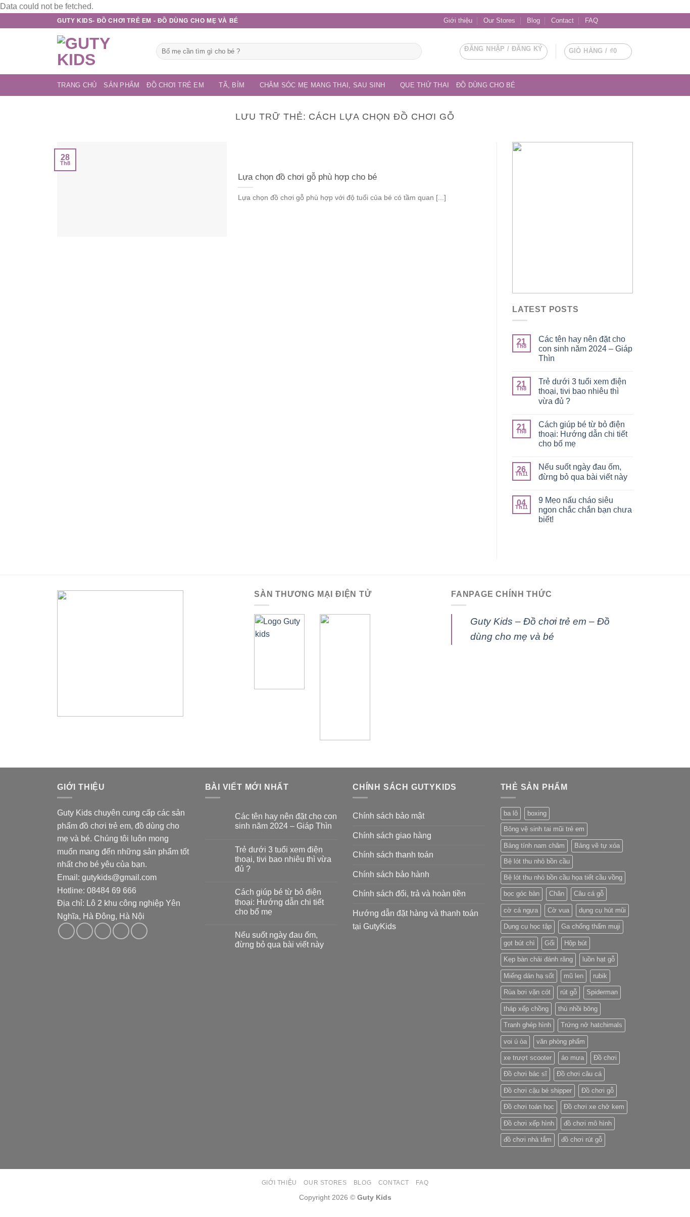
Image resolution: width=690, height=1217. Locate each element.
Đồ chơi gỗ (597, 1090)
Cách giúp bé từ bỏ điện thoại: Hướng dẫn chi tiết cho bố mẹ (582, 434)
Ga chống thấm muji (590, 926)
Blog (533, 20)
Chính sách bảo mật (388, 816)
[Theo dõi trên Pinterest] (139, 931)
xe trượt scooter (528, 1057)
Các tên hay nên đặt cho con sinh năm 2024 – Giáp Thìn (585, 349)
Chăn (556, 893)
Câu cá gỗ (589, 893)
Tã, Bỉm (231, 85)
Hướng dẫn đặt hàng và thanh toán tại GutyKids (415, 920)
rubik (600, 976)
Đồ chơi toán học (529, 1106)
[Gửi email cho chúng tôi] (618, 20)
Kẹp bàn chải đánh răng (538, 959)
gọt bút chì (519, 943)
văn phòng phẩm (560, 1041)
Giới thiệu (457, 20)
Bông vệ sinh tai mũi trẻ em (544, 829)
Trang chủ (76, 85)
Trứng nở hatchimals (591, 1025)
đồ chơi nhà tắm (528, 1139)
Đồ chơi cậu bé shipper (538, 1090)
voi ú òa (515, 1041)
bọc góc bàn (521, 893)
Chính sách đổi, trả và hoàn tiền (409, 893)
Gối (550, 943)
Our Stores (499, 20)
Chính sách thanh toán (393, 854)
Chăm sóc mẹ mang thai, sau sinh (322, 85)
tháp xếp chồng (526, 1008)
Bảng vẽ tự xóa (597, 845)
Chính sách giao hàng (392, 835)
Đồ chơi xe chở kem (594, 1106)
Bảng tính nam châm (534, 845)
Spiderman (602, 992)
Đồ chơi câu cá (579, 1074)
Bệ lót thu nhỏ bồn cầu (537, 861)
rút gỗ (568, 992)
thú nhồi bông (578, 1008)
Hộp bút (575, 943)
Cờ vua (558, 910)
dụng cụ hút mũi (602, 910)
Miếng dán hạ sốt (529, 976)
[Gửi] (412, 51)
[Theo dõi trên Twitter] (102, 931)
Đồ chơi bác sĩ (525, 1074)
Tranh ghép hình (527, 1025)
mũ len (573, 976)
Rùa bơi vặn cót (527, 992)
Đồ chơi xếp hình (529, 1123)
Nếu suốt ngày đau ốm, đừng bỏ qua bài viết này (582, 472)
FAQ (591, 20)
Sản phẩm (121, 85)
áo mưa (572, 1057)
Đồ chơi (605, 1057)
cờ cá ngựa (521, 910)
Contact (562, 20)
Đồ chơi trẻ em (175, 85)
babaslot (1, 1215)
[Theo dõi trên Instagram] (84, 931)
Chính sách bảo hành (391, 874)
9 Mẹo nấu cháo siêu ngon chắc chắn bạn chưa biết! (585, 510)
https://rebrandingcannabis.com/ (5, 1215)
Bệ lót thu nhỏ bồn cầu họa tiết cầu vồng (563, 877)
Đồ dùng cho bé (486, 85)
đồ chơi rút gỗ (581, 1139)
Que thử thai (424, 85)
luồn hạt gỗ (598, 959)
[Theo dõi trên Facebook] (609, 20)
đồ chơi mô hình (588, 1123)
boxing (537, 813)
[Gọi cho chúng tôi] (628, 20)
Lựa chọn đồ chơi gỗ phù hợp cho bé (307, 177)
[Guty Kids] (99, 51)
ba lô (511, 813)
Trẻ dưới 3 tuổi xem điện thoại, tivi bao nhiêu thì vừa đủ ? (582, 391)
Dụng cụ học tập (528, 926)
